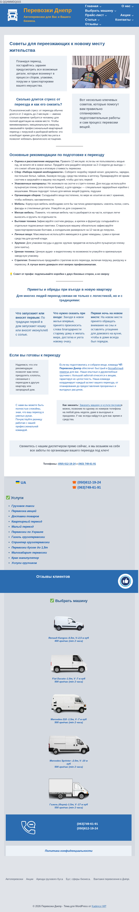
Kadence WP (99, 906)
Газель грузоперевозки (28, 537)
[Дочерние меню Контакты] (124, 19)
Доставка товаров (25, 516)
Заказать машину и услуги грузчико (100, 405)
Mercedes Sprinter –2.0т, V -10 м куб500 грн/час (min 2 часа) (69, 763)
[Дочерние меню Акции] (127, 15)
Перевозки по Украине (27, 532)
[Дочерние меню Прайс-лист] (96, 15)
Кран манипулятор (25, 557)
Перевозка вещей (24, 511)
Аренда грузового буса (49, 879)
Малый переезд (23, 526)
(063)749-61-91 (89, 487)
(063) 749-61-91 (87, 463)
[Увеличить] (85, 652)
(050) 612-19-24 (67, 463)
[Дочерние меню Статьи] (92, 19)
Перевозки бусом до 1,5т (30, 547)
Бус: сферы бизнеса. (78, 879)
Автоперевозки (14, 879)
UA (23, 482)
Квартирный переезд (27, 521)
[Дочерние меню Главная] (93, 6)
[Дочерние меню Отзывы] (93, 24)
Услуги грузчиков (24, 563)
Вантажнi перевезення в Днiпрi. (112, 879)
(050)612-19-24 (89, 482)
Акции (29, 879)
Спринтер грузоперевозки (30, 542)
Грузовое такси (23, 506)
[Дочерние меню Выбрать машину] (101, 10)
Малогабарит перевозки (29, 552)
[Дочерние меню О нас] (127, 6)
